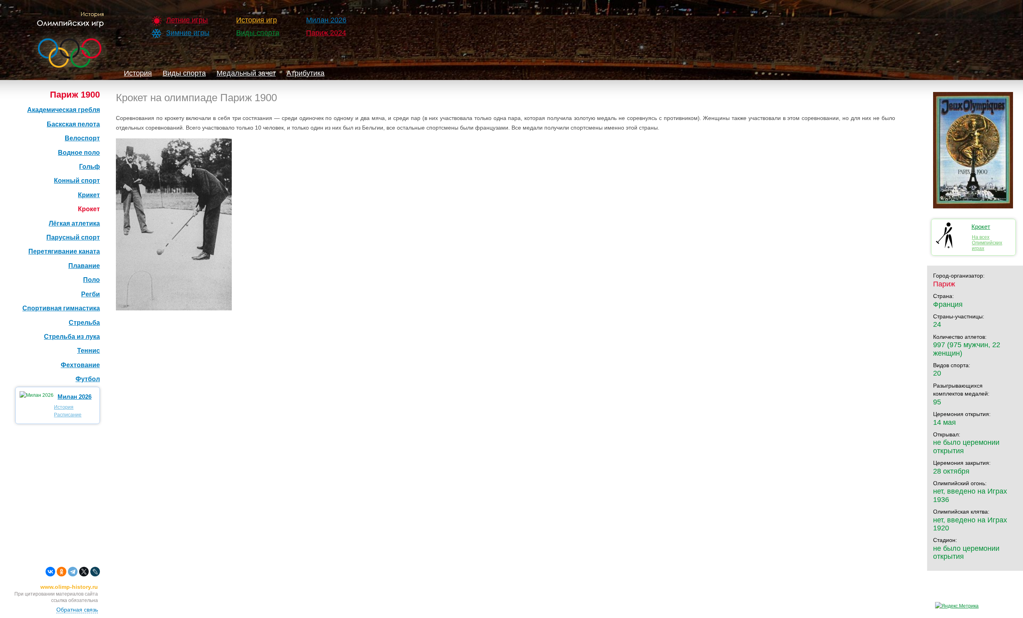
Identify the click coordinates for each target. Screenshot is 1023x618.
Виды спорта (257, 33)
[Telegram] (73, 571)
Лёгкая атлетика (74, 223)
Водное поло (79, 152)
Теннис (88, 350)
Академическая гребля (63, 109)
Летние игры (187, 20)
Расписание (68, 415)
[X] (84, 571)
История (138, 73)
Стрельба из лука (72, 336)
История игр (256, 20)
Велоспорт (82, 138)
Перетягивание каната (64, 251)
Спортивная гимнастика (61, 308)
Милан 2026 (326, 20)
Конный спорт (77, 180)
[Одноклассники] (61, 571)
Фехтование (80, 365)
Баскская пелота (73, 124)
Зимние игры (187, 33)
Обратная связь (77, 609)
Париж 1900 (75, 95)
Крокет (89, 209)
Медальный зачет (246, 73)
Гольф (89, 166)
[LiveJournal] (95, 571)
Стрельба (84, 322)
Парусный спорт (73, 237)
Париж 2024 (326, 33)
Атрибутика (305, 73)
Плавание (84, 265)
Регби (90, 294)
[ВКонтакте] (50, 571)
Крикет (89, 195)
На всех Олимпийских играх (987, 242)
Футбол (88, 379)
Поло (91, 279)
